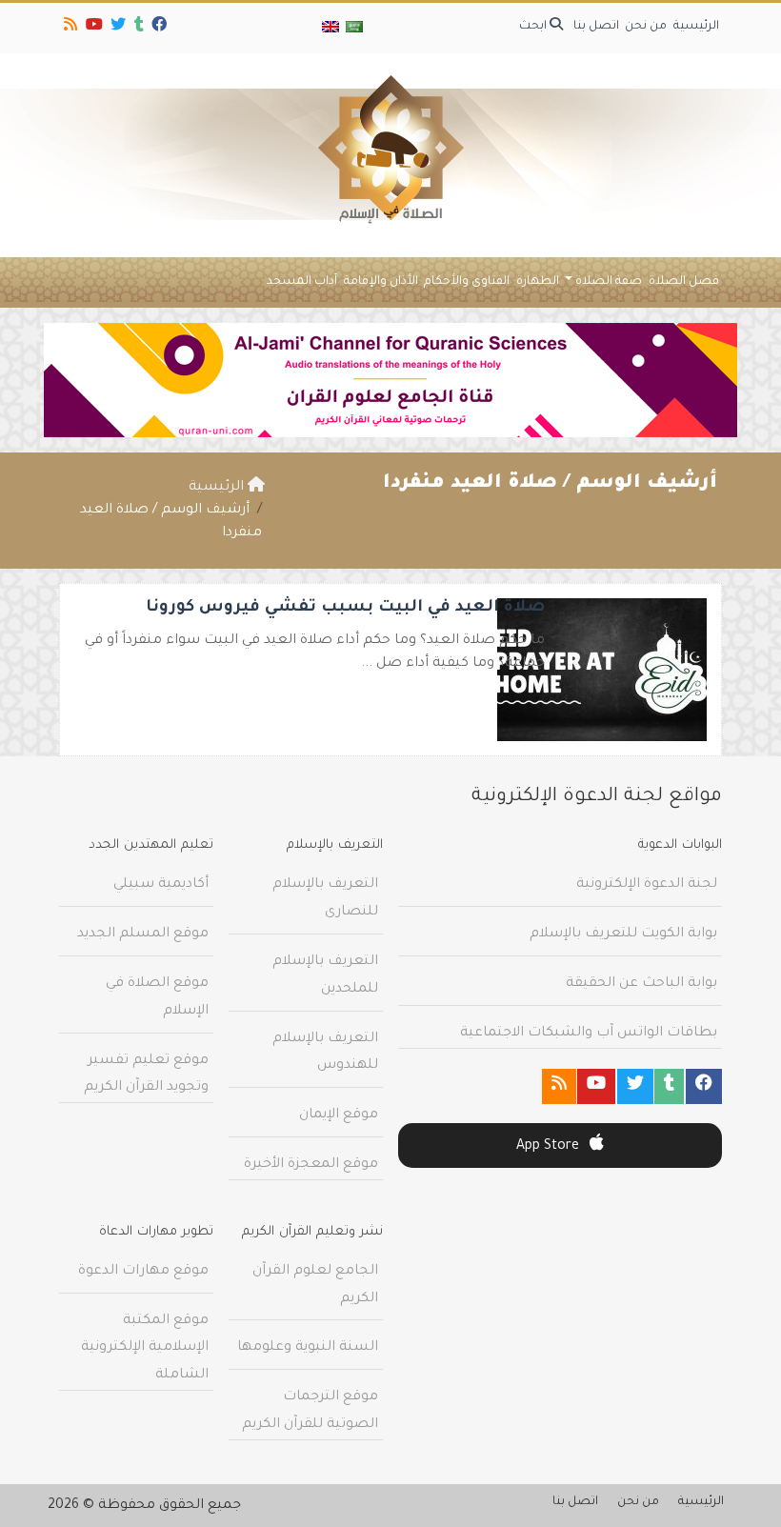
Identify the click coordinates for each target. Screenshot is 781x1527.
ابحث (534, 26)
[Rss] (69, 28)
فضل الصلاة (684, 282)
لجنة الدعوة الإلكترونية (646, 885)
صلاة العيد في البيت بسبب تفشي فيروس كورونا (345, 608)
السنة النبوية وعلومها (307, 1348)
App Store (549, 1147)
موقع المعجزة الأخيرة (311, 1165)
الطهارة (537, 282)
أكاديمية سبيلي (161, 885)
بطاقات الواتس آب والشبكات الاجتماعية (588, 1033)
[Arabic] (353, 28)
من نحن (646, 26)
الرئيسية (696, 26)
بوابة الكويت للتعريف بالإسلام (623, 934)
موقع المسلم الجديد (143, 934)
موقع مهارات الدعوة (143, 1271)
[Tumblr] (138, 28)
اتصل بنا (596, 26)
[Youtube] (93, 28)
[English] (330, 28)
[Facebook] (158, 28)
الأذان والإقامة (381, 282)
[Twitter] (117, 28)
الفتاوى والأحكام (467, 282)
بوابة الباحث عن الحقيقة (641, 984)
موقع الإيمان (338, 1115)
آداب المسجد (302, 282)
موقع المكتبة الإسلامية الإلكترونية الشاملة (145, 1349)
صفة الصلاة (608, 282)
